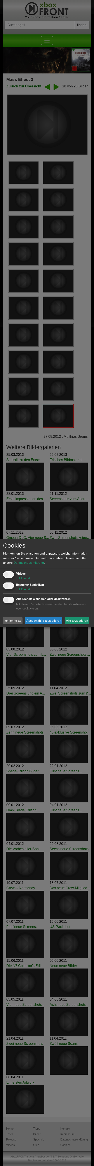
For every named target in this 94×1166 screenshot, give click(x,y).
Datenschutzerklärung (29, 562)
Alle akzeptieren (77, 620)
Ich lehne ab (12, 620)
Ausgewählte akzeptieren (43, 620)
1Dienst (23, 578)
